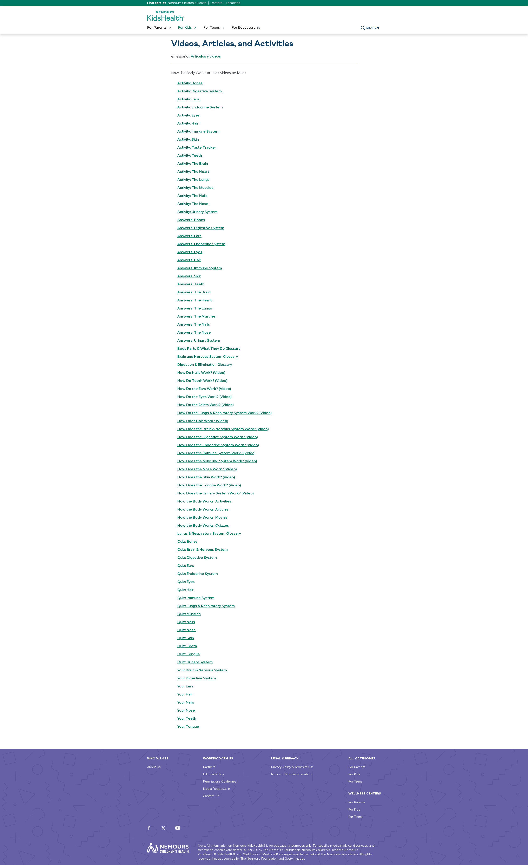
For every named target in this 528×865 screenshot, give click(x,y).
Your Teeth (186, 718)
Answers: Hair (189, 260)
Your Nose (186, 710)
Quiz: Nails (186, 622)
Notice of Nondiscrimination (291, 774)
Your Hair (185, 694)
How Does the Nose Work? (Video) (207, 469)
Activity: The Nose (192, 204)
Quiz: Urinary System (195, 662)
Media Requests (214, 789)
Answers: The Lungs (194, 308)
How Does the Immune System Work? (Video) (216, 453)
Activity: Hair (188, 123)
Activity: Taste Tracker (196, 147)
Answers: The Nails (193, 324)
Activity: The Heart (193, 172)
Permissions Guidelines (219, 781)
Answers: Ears (189, 236)
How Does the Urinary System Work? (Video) (215, 493)
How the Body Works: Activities (204, 501)
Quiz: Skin (185, 638)
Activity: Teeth (189, 156)
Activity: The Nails (192, 196)
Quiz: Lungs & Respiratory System (206, 606)
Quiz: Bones (187, 542)
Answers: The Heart (194, 300)
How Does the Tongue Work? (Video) (209, 485)
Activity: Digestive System (199, 91)
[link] (245, 27)
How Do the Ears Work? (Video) (204, 389)
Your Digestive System (196, 678)
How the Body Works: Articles (203, 509)
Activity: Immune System (198, 131)
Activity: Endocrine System (200, 107)
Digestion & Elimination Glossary (204, 365)
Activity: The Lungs (193, 180)
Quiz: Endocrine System (197, 574)
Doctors (216, 3)
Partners (209, 767)
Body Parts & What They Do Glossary (208, 349)
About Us (153, 767)
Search (372, 27)
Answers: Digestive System (200, 228)
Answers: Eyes (189, 252)
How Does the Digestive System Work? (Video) (217, 437)
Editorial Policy (213, 774)
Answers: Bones (191, 220)
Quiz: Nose (186, 630)
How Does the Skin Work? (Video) (206, 477)
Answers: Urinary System (198, 340)
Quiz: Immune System (195, 598)
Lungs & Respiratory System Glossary (209, 533)
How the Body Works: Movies (202, 517)
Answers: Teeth (190, 284)
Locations (233, 3)
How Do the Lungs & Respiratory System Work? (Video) (224, 413)
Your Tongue (188, 726)
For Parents (356, 767)
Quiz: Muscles (189, 614)
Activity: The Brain (192, 164)
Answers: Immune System (199, 268)
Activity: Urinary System (197, 212)
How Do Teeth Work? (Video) (202, 381)
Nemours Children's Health (187, 3)
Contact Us (211, 796)
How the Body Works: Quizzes (203, 525)
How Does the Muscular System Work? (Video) (217, 461)
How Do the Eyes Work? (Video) (204, 397)
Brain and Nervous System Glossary (207, 357)
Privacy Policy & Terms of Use (292, 767)
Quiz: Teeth (187, 646)
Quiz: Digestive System (197, 558)
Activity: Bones (190, 83)
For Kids (354, 774)
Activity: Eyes (188, 115)
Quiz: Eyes (186, 582)
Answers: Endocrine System (201, 244)
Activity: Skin (188, 139)
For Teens (355, 781)
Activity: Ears (188, 99)
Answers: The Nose (194, 332)
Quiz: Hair (185, 590)
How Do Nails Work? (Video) (201, 373)
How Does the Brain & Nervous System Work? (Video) (223, 429)
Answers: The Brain (193, 292)
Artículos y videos (206, 56)
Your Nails (185, 702)
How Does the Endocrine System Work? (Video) (218, 445)
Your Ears (185, 686)
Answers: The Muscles (196, 316)
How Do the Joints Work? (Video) (205, 405)
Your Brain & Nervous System (202, 670)
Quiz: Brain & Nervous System (202, 550)
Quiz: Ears (185, 566)
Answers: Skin (189, 276)
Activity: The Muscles (195, 188)
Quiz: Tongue (188, 654)
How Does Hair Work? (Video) (202, 421)
